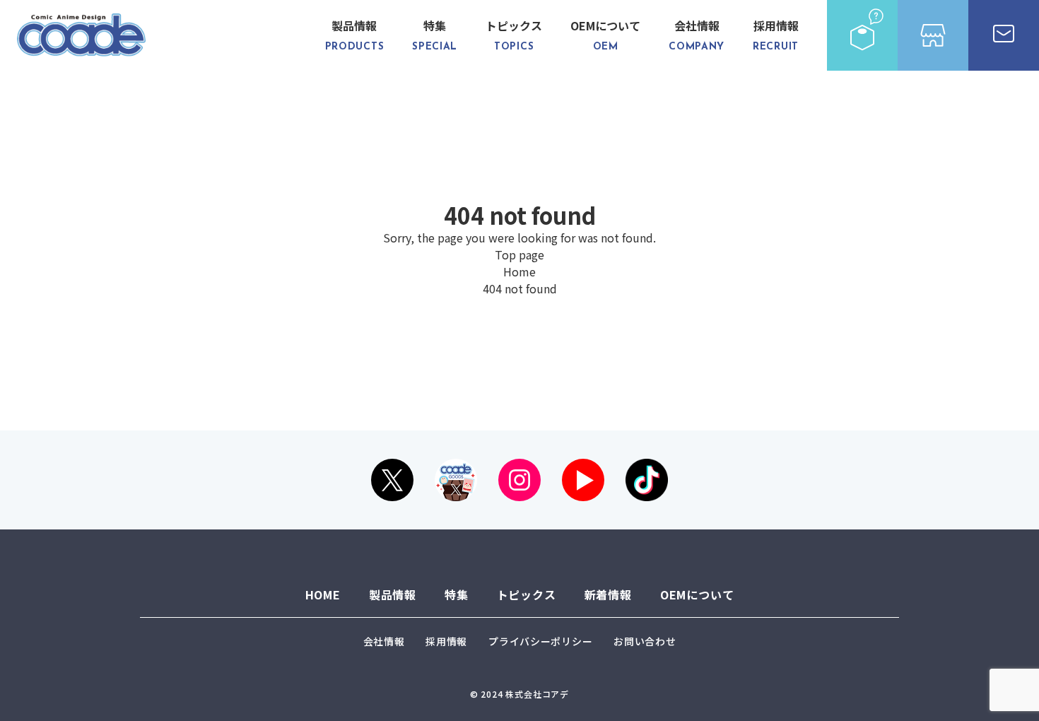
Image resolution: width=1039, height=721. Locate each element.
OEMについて (605, 34)
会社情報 (696, 34)
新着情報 (608, 594)
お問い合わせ (645, 641)
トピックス (514, 34)
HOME (323, 594)
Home (519, 271)
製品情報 (355, 34)
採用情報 (776, 34)
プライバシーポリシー (540, 641)
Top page (519, 254)
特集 (434, 34)
